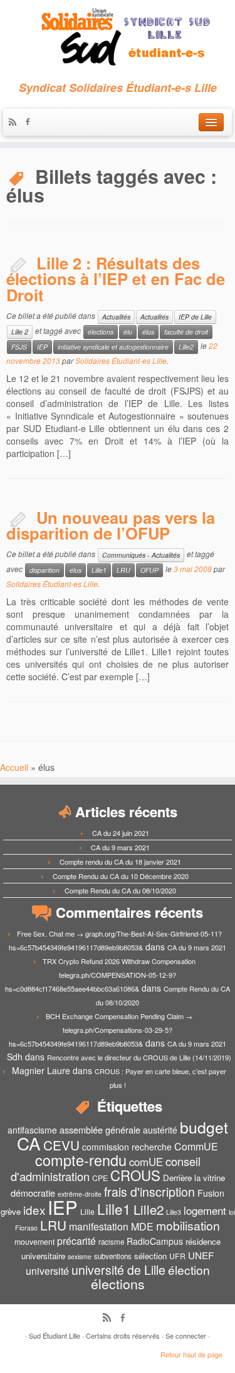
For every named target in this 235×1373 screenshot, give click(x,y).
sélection (150, 1256)
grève (11, 1211)
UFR (177, 1256)
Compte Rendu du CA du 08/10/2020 (120, 890)
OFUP (149, 570)
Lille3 (173, 1212)
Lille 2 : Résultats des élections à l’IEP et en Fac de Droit (115, 278)
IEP (42, 346)
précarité (76, 1241)
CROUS (135, 1175)
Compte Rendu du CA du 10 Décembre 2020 (121, 876)
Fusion (210, 1193)
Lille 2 (19, 331)
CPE (100, 1178)
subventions (113, 1256)
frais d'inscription (149, 1191)
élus (148, 331)
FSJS (19, 346)
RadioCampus (155, 1241)
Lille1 (99, 570)
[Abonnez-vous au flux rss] (15, 122)
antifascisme (32, 1130)
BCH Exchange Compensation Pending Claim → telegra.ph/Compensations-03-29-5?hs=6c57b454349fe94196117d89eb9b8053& (100, 1030)
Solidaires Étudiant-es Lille (121, 360)
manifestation (98, 1226)
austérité (160, 1130)
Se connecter (185, 1335)
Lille (87, 1211)
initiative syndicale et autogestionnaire (113, 346)
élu (127, 331)
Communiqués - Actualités (141, 555)
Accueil (14, 767)
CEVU (61, 1144)
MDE (142, 1226)
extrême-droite (80, 1194)
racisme (111, 1242)
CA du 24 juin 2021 (120, 833)
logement (205, 1210)
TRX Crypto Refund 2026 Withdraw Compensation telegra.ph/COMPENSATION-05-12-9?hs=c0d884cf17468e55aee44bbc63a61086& (100, 974)
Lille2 (186, 346)
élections (100, 331)
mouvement (34, 1241)
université (47, 1271)
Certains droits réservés (123, 1335)
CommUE (196, 1146)
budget (204, 1127)
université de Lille (118, 1269)
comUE (146, 1161)
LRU (123, 570)
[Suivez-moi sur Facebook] (30, 122)
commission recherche (127, 1146)
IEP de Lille (195, 316)
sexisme (79, 1256)
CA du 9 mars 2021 (120, 847)
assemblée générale (100, 1129)
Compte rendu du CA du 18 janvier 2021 (120, 862)
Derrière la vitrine (194, 1178)
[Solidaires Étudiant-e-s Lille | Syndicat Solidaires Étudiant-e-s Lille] (117, 37)
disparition (44, 570)
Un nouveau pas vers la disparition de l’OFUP (110, 525)
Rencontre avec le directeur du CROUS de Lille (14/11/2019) (139, 1057)
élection (189, 1270)
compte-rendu (81, 1159)
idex (34, 1209)
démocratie (33, 1192)
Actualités (116, 316)
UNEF (201, 1255)
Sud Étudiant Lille (54, 1335)
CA (29, 1142)
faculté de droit (186, 331)
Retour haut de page (191, 1354)
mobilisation (188, 1225)
